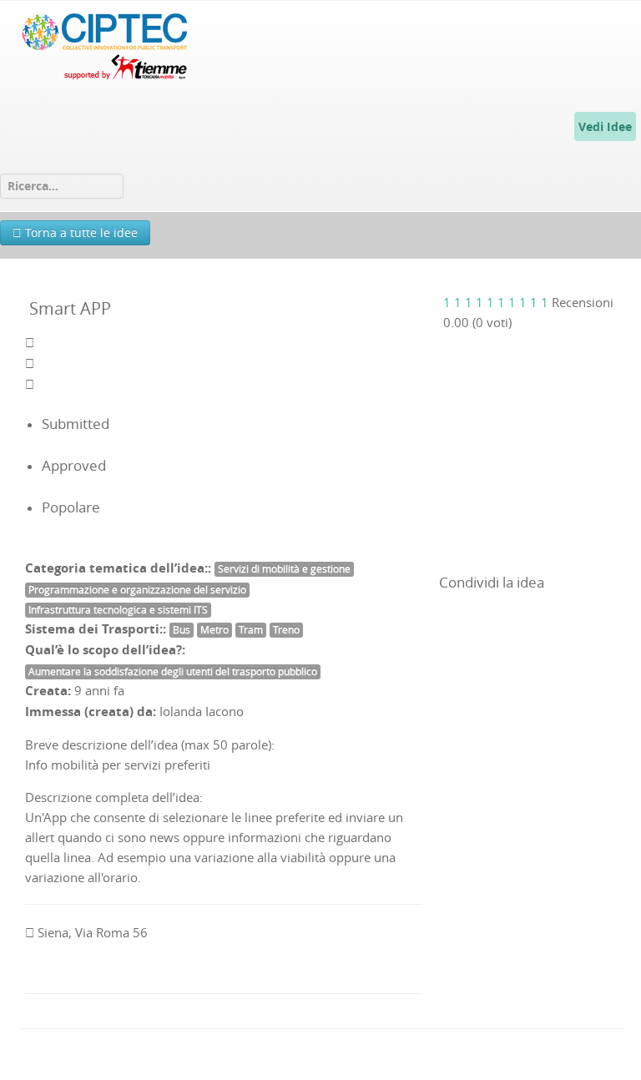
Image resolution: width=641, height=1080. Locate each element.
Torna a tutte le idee (80, 232)
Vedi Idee (605, 126)
